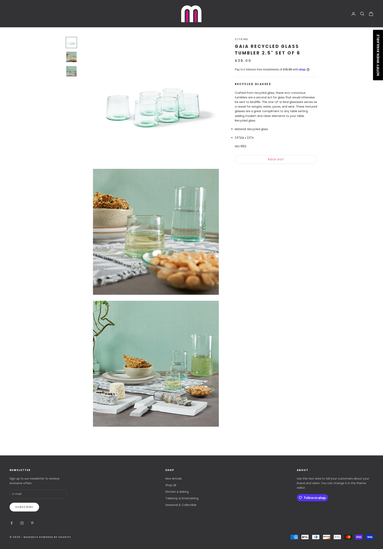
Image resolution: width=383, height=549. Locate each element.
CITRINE (241, 39)
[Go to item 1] (71, 42)
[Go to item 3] (71, 71)
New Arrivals (173, 479)
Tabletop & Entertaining (181, 498)
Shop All (170, 485)
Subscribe (24, 507)
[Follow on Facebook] (12, 523)
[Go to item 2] (71, 56)
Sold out (276, 159)
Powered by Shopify (55, 537)
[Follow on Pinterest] (32, 523)
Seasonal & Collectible (180, 505)
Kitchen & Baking (177, 492)
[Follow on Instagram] (22, 523)
